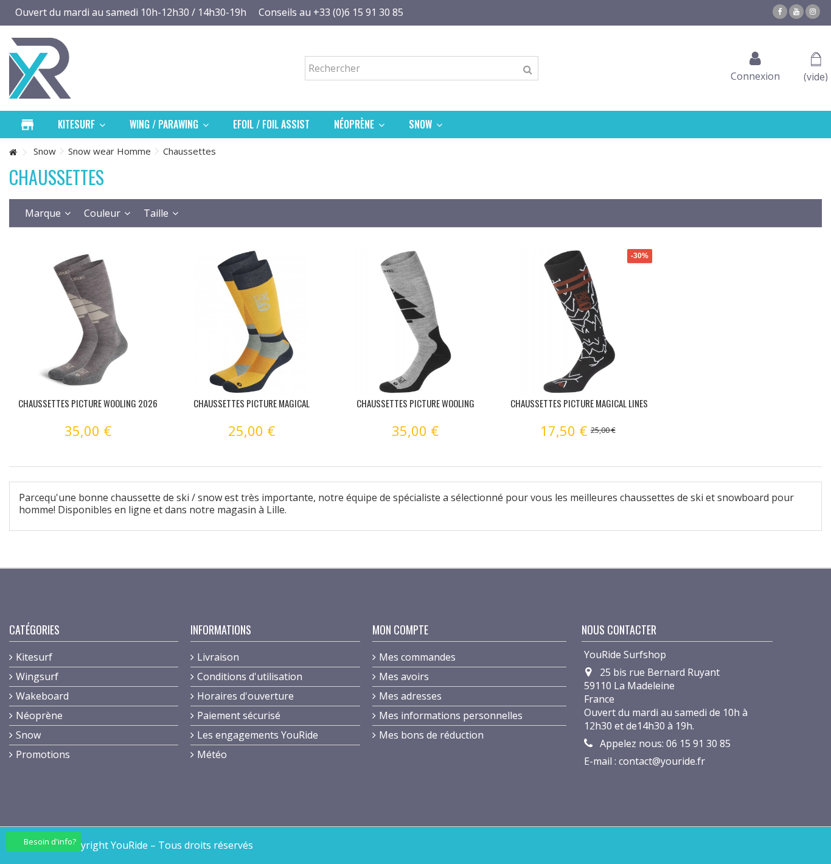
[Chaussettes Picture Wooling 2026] (88, 322)
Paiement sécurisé (238, 715)
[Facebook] (780, 11)
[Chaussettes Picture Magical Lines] (579, 322)
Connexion (755, 74)
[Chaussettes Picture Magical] (251, 322)
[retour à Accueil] (12, 152)
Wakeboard (42, 696)
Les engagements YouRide (257, 735)
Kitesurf (34, 657)
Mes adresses (410, 696)
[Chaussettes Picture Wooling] (415, 322)
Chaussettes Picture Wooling (415, 403)
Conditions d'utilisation (249, 676)
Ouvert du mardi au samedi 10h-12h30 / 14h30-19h (130, 12)
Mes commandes (417, 657)
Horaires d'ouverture (245, 696)
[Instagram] (812, 11)
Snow (28, 735)
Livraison (218, 657)
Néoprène (39, 715)
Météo (212, 754)
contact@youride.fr (662, 761)
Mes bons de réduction (431, 735)
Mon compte (400, 629)
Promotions (43, 754)
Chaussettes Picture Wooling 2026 (88, 403)
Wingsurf (37, 676)
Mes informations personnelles (451, 715)
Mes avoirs (404, 676)
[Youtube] (796, 11)
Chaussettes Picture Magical (251, 403)
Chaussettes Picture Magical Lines (579, 403)
